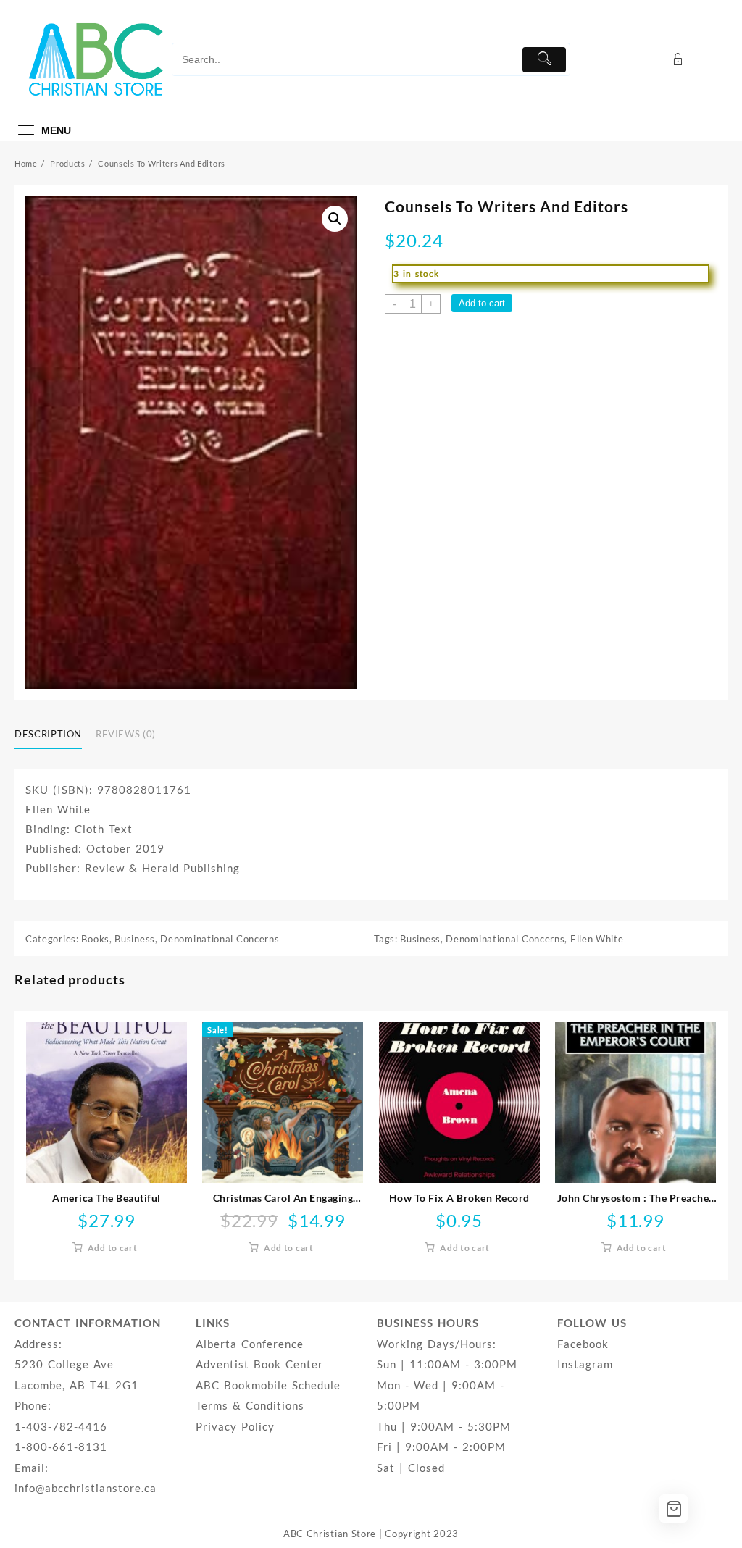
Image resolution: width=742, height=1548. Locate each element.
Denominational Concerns (219, 939)
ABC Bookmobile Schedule (268, 1385)
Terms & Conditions (250, 1405)
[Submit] (544, 59)
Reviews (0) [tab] (126, 734)
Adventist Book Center (259, 1364)
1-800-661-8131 (60, 1446)
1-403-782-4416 (60, 1426)
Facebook (583, 1343)
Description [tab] (48, 734)
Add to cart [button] (113, 1247)
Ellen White (597, 939)
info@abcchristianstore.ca (85, 1487)
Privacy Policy (235, 1426)
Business (134, 939)
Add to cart (482, 303)
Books (95, 939)
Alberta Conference (250, 1343)
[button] (335, 219)
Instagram (585, 1364)
